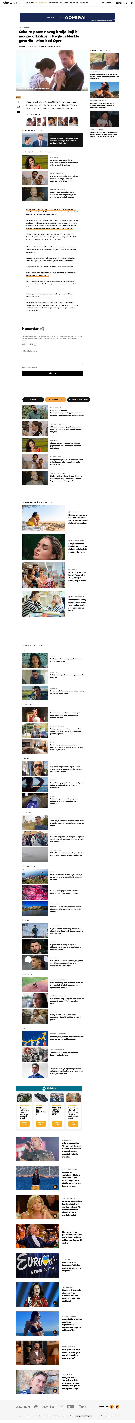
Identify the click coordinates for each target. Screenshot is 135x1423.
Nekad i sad (53, 3)
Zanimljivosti (41, 3)
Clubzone (84, 3)
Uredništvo (19, 1416)
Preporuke (64, 3)
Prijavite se (52, 373)
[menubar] (132, 3)
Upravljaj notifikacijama (84, 1416)
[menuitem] (132, 3)
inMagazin (74, 3)
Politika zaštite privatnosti (53, 1416)
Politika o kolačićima (67, 1416)
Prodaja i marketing (29, 1416)
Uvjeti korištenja (40, 1416)
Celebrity (30, 3)
